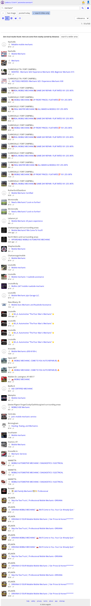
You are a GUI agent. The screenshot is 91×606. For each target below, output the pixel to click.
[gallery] (16, 18)
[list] (3, 18)
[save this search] (88, 8)
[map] (20, 18)
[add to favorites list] (9, 44)
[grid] (11, 18)
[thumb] (7, 18)
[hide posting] (13, 47)
